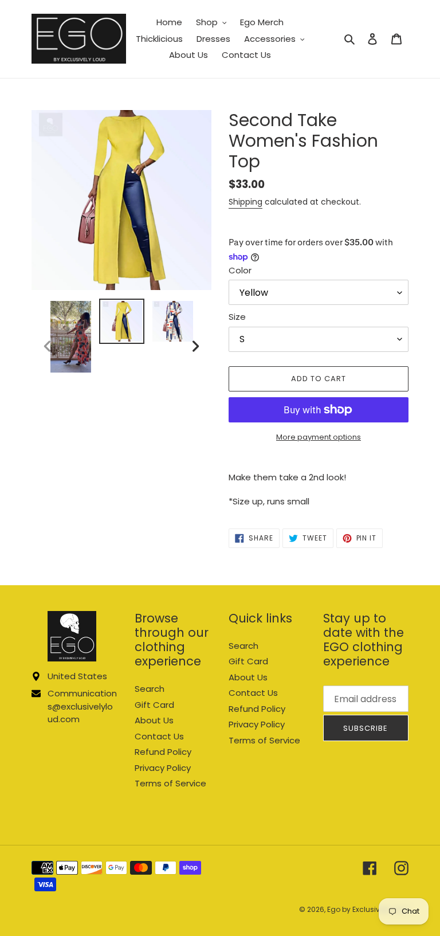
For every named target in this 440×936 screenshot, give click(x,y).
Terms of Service (170, 783)
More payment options (318, 437)
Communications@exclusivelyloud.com (82, 706)
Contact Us (159, 736)
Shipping (245, 201)
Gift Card (154, 705)
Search (149, 689)
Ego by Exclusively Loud (367, 909)
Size (237, 317)
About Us (154, 720)
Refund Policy (163, 752)
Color (240, 270)
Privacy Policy (163, 768)
